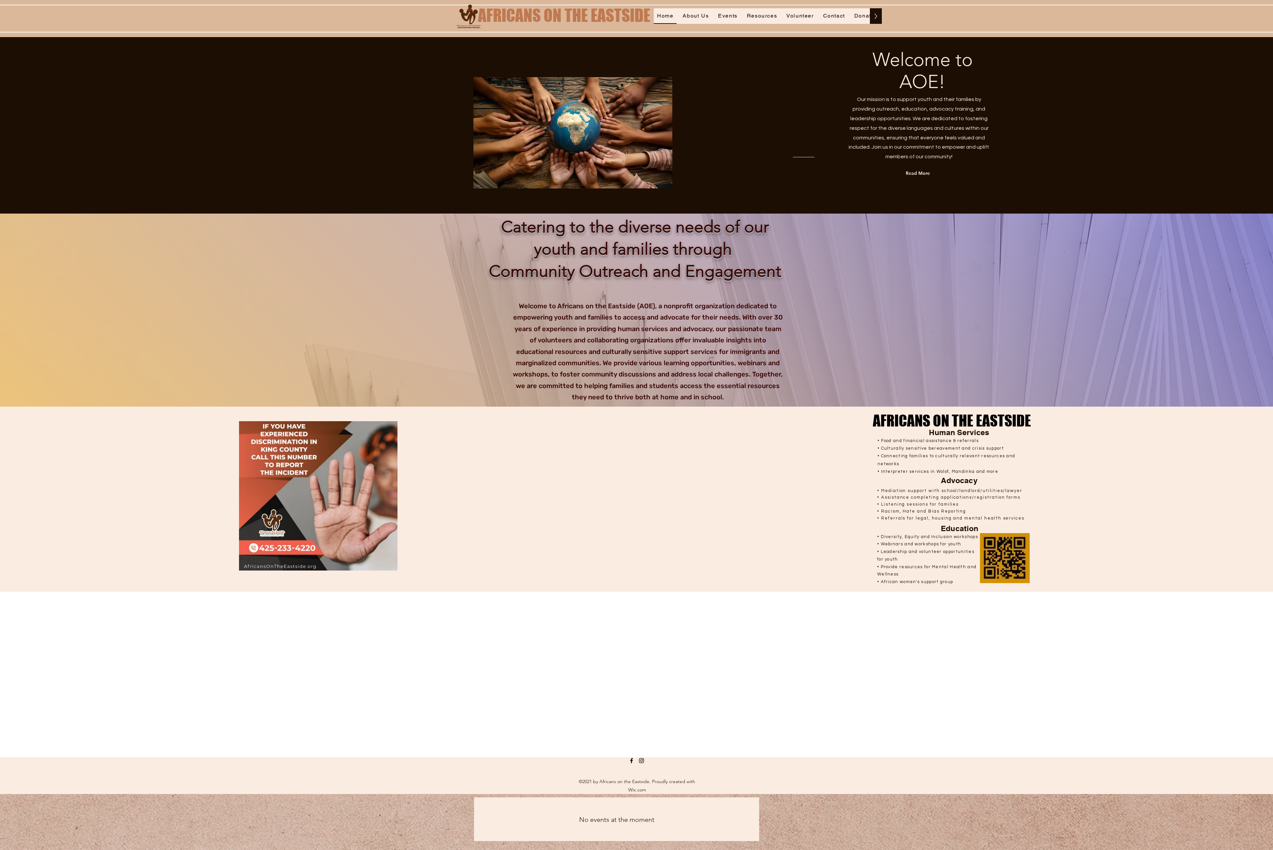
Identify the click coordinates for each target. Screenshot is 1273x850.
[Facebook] (631, 760)
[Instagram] (641, 760)
